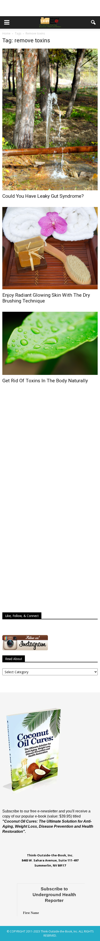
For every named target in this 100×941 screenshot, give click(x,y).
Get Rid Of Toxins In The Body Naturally (45, 380)
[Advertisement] (50, 8)
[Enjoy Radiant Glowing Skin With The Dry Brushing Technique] (50, 248)
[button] (93, 22)
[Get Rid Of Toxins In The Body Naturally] (50, 343)
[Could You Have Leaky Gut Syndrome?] (50, 119)
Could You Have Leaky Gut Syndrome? (43, 196)
